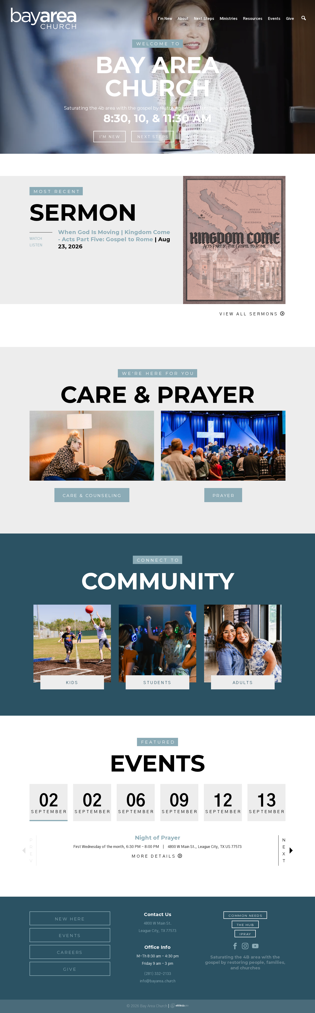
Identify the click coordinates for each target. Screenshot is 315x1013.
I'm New (165, 19)
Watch (36, 239)
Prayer (224, 495)
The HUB (245, 925)
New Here (70, 919)
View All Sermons (249, 314)
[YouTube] (255, 946)
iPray (245, 934)
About (183, 19)
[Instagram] (245, 946)
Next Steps (204, 19)
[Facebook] (235, 946)
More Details (154, 856)
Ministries (229, 19)
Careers (70, 952)
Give (290, 19)
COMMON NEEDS (246, 915)
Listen (36, 245)
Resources (252, 19)
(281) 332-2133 (157, 974)
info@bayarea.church (157, 981)
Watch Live (200, 137)
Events (274, 19)
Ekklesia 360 (179, 1005)
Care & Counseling (92, 495)
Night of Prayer (157, 837)
